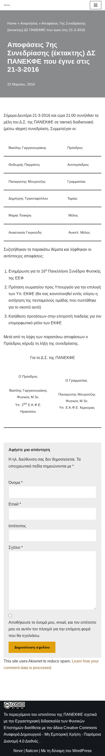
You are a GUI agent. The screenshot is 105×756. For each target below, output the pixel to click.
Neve (18, 751)
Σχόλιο (16, 547)
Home (12, 23)
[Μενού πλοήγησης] (95, 5)
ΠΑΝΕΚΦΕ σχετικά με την (50, 721)
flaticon (32, 751)
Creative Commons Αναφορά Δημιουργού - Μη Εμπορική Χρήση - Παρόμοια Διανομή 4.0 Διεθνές (52, 734)
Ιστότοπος (17, 526)
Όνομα (15, 482)
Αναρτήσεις (29, 23)
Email (15, 504)
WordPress (82, 751)
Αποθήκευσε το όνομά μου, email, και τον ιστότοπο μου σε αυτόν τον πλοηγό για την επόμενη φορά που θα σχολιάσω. (52, 629)
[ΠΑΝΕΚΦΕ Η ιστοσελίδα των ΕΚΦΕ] (7, 5)
